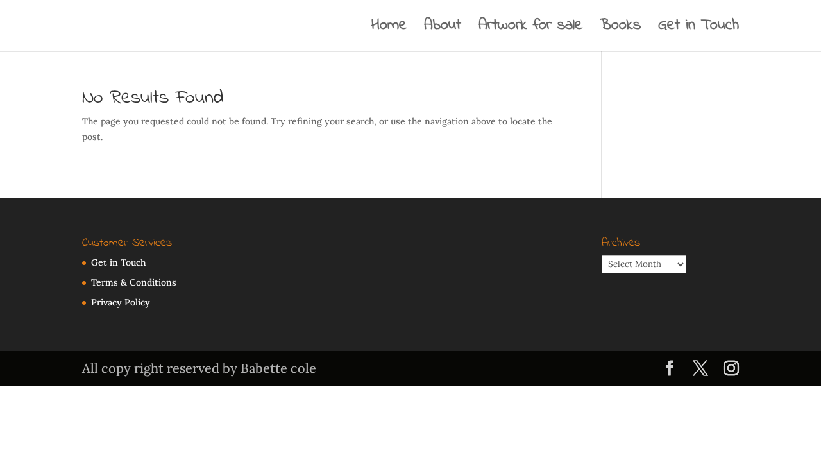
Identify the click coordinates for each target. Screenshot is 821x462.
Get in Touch (698, 29)
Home (389, 29)
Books (620, 29)
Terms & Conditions (133, 282)
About (442, 29)
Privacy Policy (120, 302)
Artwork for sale (530, 29)
